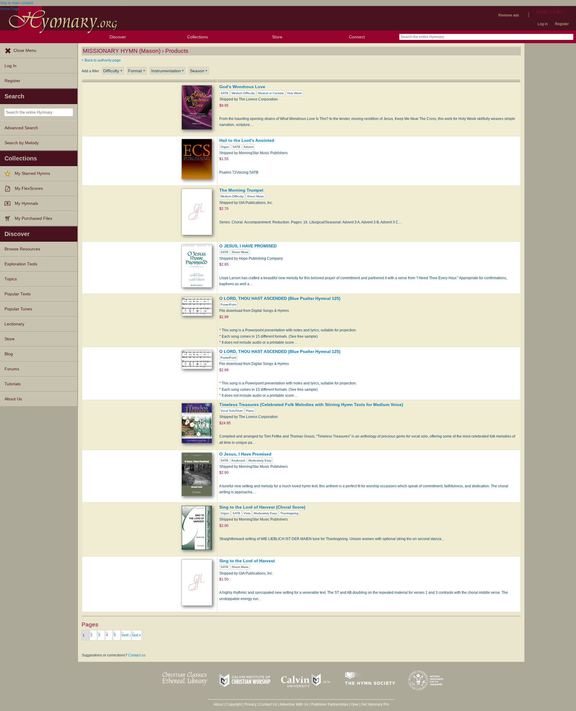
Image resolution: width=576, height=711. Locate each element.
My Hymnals (26, 203)
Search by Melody (21, 143)
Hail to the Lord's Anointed (246, 140)
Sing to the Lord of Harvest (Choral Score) (262, 507)
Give (354, 704)
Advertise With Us (294, 704)
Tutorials (12, 384)
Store (277, 36)
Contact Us (268, 704)
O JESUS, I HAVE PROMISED (248, 245)
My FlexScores (29, 188)
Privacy (250, 704)
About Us (13, 399)
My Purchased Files (33, 218)
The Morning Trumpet (241, 190)
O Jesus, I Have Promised (245, 454)
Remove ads (508, 15)
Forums (11, 369)
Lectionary (14, 324)
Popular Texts (17, 294)
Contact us (137, 655)
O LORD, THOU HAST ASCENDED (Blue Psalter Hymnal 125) (279, 298)
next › (126, 635)
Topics (10, 279)
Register (562, 24)
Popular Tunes (18, 309)
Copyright (234, 704)
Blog (8, 354)
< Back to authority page (101, 60)
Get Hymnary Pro (375, 704)
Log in (543, 24)
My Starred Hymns (32, 173)
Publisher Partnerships (329, 704)
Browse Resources (22, 249)
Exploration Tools (20, 264)
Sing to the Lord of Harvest (247, 560)
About (218, 704)
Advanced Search (21, 128)
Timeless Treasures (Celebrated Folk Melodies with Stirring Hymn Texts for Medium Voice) (311, 404)
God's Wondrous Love (242, 86)
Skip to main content (16, 3)
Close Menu (25, 50)
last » (136, 635)
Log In (10, 66)
